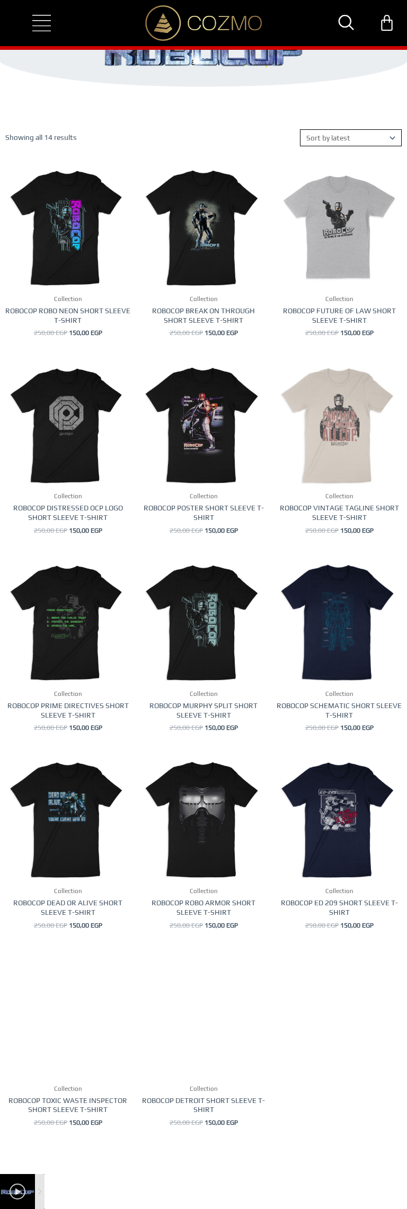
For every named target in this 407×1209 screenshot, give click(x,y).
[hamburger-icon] (32, 23)
